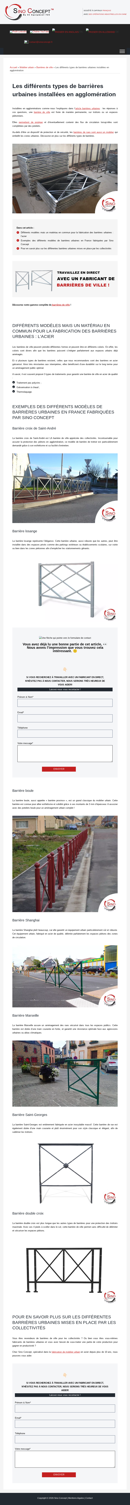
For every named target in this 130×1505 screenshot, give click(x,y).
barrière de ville (42, 112)
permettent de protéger (31, 122)
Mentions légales (76, 1498)
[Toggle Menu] (122, 51)
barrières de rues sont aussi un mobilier (93, 132)
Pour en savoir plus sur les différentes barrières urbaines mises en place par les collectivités (66, 248)
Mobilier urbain (27, 67)
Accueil (13, 67)
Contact (89, 1498)
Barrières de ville (44, 67)
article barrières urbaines (87, 108)
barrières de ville (60, 305)
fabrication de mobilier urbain (66, 1352)
